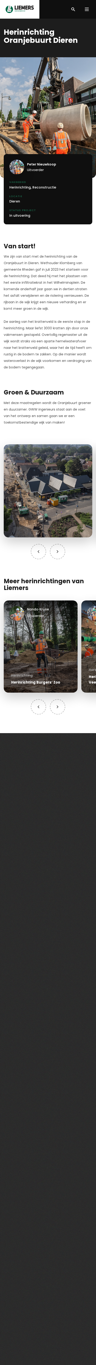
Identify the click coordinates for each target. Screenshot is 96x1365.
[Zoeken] (73, 9)
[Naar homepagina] (19, 9)
